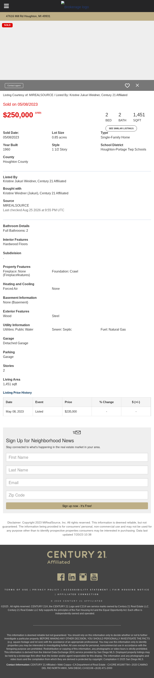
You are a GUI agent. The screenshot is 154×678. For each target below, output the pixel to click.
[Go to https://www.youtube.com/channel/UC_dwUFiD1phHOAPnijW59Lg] (94, 577)
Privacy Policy (46, 590)
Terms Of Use (16, 590)
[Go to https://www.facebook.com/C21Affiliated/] (61, 577)
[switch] (127, 85)
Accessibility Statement (86, 590)
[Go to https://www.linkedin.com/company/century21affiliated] (72, 577)
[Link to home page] (77, 7)
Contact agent (14, 85)
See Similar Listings (121, 128)
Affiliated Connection (78, 594)
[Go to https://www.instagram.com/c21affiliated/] (83, 577)
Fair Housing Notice (131, 590)
